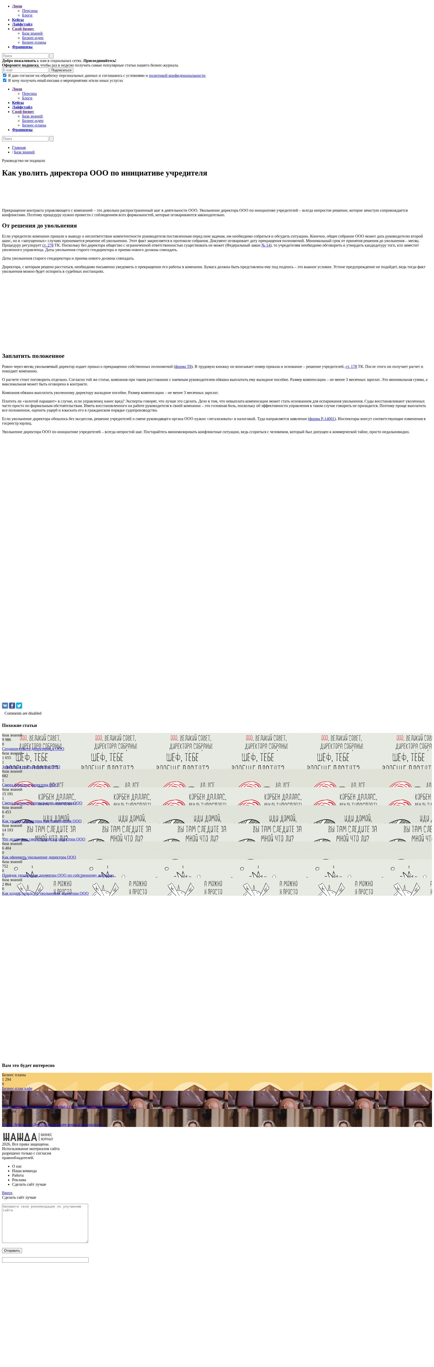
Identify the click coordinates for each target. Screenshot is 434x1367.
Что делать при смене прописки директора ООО (43, 839)
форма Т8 (183, 366)
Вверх (7, 1193)
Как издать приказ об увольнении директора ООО (45, 893)
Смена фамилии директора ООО (30, 785)
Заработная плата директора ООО (31, 767)
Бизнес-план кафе (17, 1088)
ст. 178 (351, 366)
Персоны (30, 11)
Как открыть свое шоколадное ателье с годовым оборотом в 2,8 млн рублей (67, 1106)
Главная (19, 147)
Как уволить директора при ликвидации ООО (42, 821)
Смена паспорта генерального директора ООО (42, 803)
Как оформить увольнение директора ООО (39, 857)
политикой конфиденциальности (177, 75)
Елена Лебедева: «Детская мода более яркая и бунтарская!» (52, 1124)
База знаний (32, 33)
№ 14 (265, 245)
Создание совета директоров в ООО (33, 749)
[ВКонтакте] (5, 706)
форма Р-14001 (322, 419)
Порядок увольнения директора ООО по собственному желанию (58, 875)
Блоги (27, 15)
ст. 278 (47, 245)
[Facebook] (12, 706)
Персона (29, 93)
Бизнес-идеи (32, 38)
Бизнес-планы (34, 42)
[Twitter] (19, 706)
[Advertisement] (152, 194)
